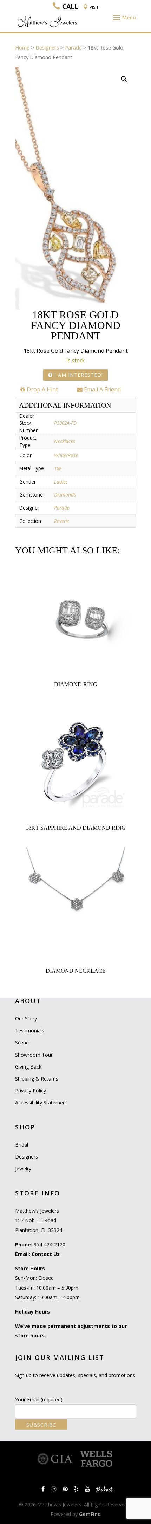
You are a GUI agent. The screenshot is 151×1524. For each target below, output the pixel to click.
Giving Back (28, 1066)
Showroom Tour (34, 1054)
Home (22, 47)
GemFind (90, 1514)
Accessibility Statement (41, 1102)
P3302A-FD (65, 423)
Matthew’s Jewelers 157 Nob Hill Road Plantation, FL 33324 (38, 1220)
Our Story (26, 1018)
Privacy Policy (30, 1090)
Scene (22, 1042)
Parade (73, 47)
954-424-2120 (49, 1244)
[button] (124, 79)
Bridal (21, 1144)
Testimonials (29, 1030)
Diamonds (65, 494)
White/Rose (66, 455)
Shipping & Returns (36, 1078)
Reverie (61, 521)
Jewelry (23, 1168)
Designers (47, 47)
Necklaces (64, 441)
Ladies (61, 481)
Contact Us (46, 1254)
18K (58, 468)
